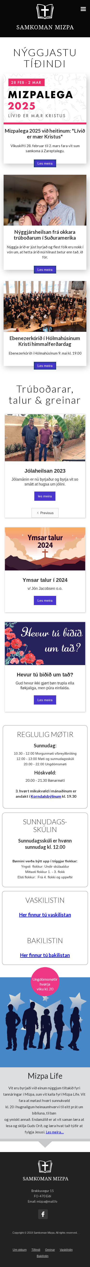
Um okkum (20, 1250)
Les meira (45, 163)
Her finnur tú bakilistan (45, 955)
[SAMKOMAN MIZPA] (45, 1166)
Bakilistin (42, 1256)
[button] (84, 8)
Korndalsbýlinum (46, 796)
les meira (45, 496)
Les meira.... (55, 1132)
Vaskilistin (66, 1250)
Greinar (50, 1250)
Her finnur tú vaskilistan (45, 915)
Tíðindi (35, 1250)
